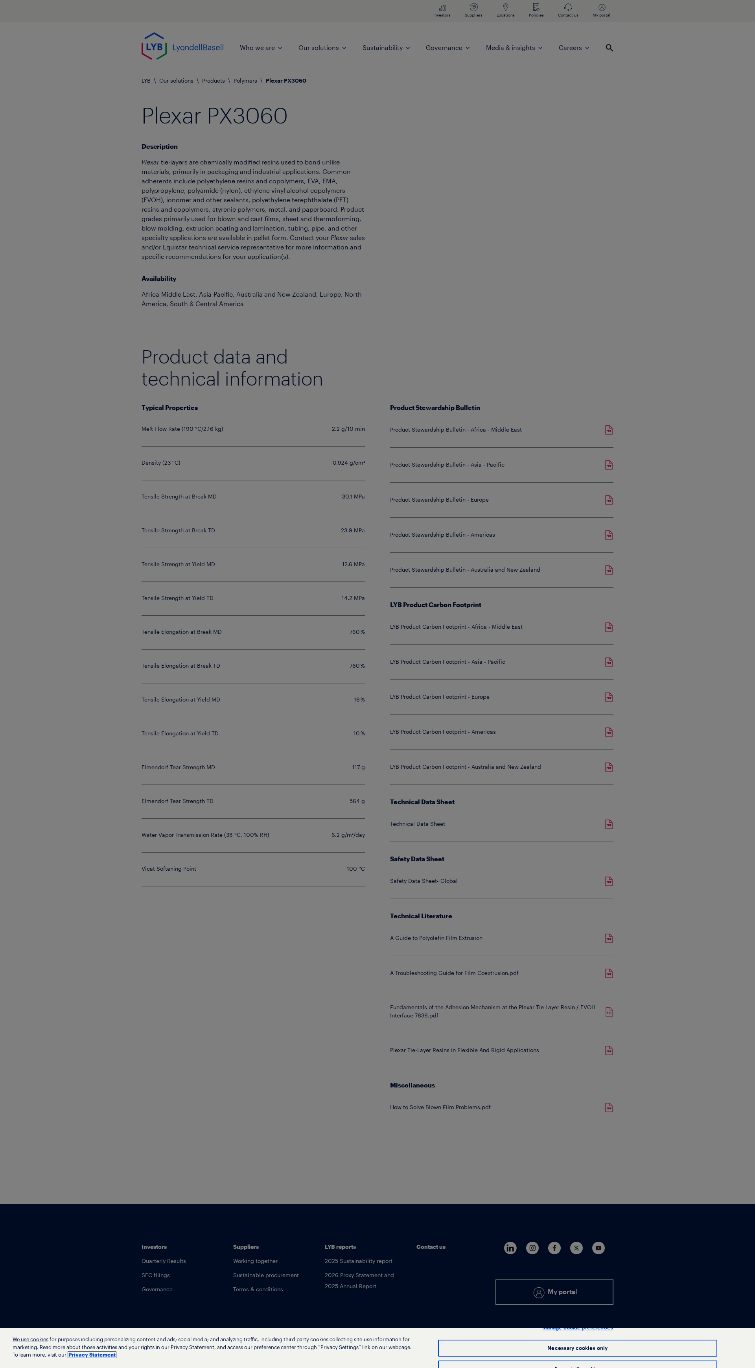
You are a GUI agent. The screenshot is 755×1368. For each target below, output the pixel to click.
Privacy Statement (92, 1354)
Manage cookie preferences (577, 1327)
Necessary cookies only (577, 1348)
